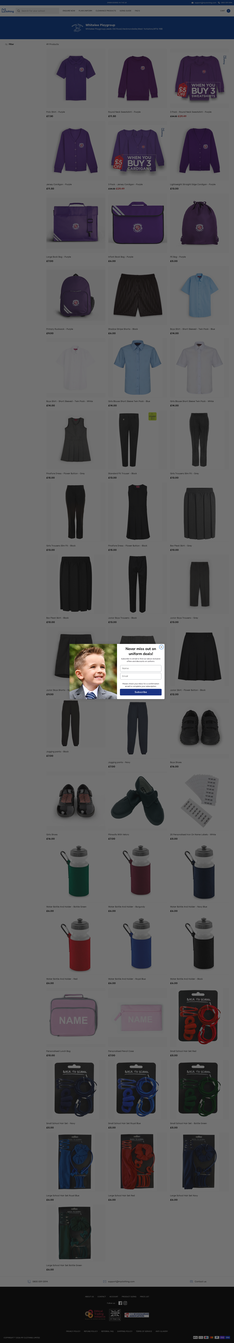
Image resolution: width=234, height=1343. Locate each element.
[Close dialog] (161, 647)
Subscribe (141, 692)
